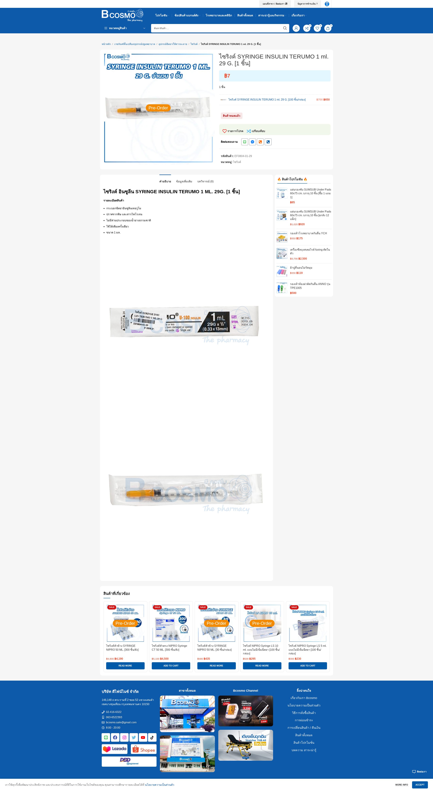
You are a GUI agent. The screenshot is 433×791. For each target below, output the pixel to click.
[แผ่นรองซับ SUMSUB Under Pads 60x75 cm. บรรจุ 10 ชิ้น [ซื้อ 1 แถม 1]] (282, 196)
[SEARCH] (285, 28)
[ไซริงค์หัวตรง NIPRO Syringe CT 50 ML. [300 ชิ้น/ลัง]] (171, 623)
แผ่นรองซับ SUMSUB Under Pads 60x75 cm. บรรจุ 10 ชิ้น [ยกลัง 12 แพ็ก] (310, 215)
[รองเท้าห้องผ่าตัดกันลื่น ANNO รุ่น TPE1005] (282, 288)
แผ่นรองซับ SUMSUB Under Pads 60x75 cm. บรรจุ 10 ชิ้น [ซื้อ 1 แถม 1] (310, 193)
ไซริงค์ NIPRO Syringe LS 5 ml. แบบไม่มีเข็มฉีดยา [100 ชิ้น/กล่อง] (307, 649)
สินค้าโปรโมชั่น (303, 742)
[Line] (244, 141)
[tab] (165, 180)
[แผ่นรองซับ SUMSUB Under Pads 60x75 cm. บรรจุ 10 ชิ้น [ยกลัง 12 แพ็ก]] (282, 218)
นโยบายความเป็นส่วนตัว (304, 705)
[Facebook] (115, 737)
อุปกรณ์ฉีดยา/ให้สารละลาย (173, 44)
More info (402, 785)
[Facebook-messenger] (252, 141)
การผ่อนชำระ (304, 720)
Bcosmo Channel (245, 690)
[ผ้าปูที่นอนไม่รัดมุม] (282, 271)
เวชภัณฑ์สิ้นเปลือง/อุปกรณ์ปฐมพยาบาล (134, 44)
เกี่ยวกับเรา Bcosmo (304, 698)
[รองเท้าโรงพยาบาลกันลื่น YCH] (282, 237)
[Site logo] (122, 15)
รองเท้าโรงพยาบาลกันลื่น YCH (308, 233)
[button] (171, 665)
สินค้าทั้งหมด (304, 735)
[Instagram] (124, 737)
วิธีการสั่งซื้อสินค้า (304, 713)
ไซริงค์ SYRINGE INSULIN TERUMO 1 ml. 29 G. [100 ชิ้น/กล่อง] (267, 99)
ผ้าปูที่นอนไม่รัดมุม (301, 267)
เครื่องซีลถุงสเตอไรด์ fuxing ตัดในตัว (310, 251)
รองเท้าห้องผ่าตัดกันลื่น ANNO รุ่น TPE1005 (310, 286)
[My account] (296, 28)
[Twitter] (133, 737)
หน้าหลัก (106, 44)
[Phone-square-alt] (260, 141)
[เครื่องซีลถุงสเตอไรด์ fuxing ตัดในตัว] (282, 254)
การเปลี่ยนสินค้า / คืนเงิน (304, 728)
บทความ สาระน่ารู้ (304, 750)
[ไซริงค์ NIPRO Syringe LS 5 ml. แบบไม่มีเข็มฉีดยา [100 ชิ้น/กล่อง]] (308, 623)
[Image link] (327, 3)
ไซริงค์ (194, 44)
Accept (419, 785)
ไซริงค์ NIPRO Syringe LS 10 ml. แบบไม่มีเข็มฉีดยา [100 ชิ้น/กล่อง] (261, 649)
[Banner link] (187, 714)
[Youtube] (143, 737)
